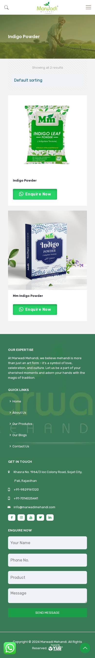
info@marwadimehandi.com (34, 507)
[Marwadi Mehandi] (47, 7)
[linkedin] (50, 517)
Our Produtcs (22, 424)
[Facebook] (12, 517)
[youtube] (30, 517)
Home (16, 401)
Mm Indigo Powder (28, 296)
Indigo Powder (25, 180)
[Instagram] (21, 517)
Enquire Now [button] (38, 194)
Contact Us (20, 446)
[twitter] (40, 517)
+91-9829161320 (26, 489)
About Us (19, 412)
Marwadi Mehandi (53, 642)
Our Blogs (19, 435)
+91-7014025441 (26, 498)
